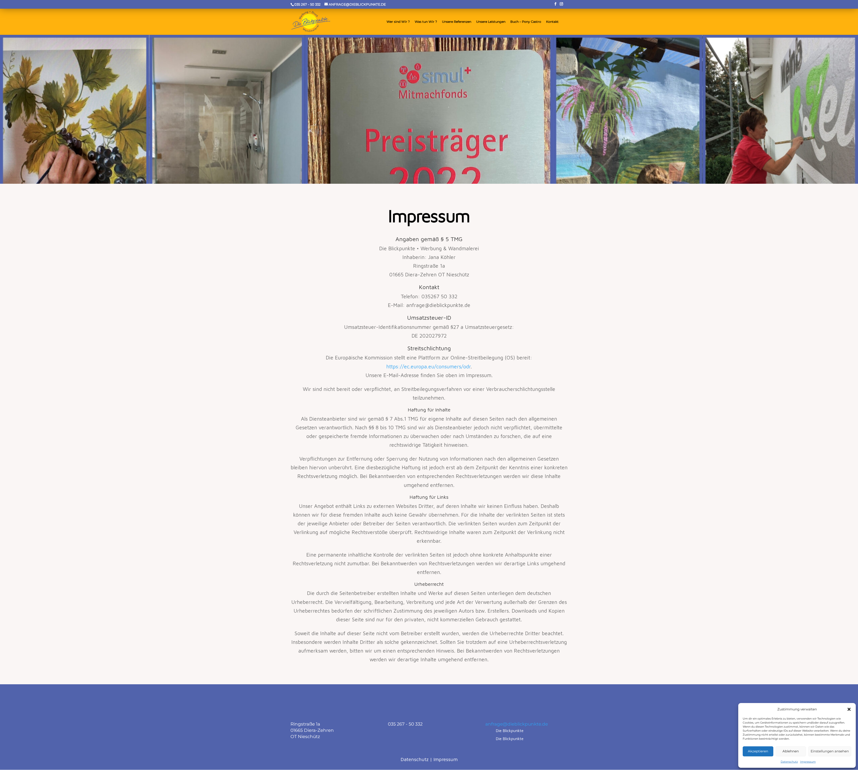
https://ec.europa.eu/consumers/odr (428, 366)
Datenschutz (789, 761)
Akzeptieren (758, 751)
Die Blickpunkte (510, 730)
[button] (849, 709)
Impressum (808, 761)
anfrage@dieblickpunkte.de (516, 724)
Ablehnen (790, 751)
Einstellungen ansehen (830, 751)
